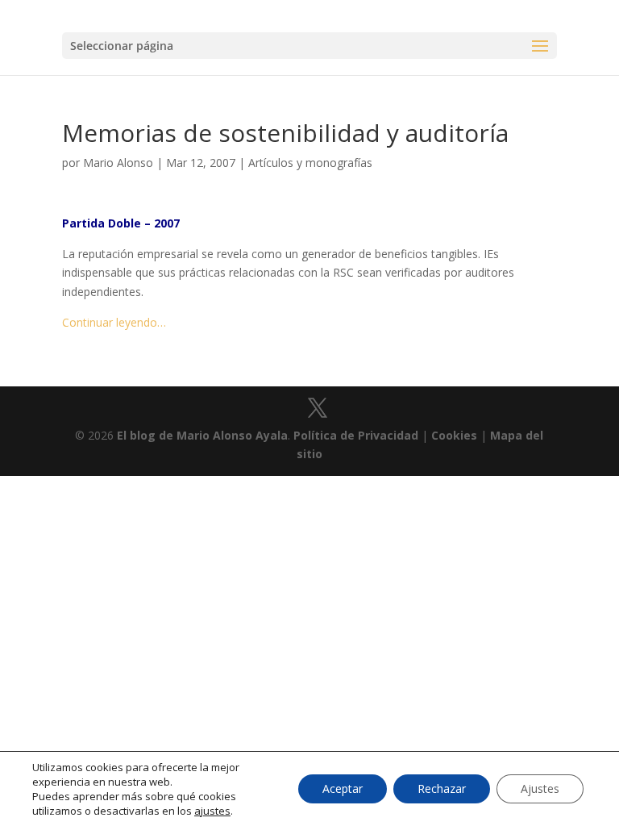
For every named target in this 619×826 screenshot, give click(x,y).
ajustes (212, 810)
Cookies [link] (454, 435)
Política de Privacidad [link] (355, 435)
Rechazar (442, 788)
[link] (317, 408)
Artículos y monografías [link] (310, 162)
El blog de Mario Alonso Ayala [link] (202, 435)
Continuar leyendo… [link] (114, 322)
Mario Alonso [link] (118, 162)
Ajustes (540, 788)
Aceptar (342, 788)
